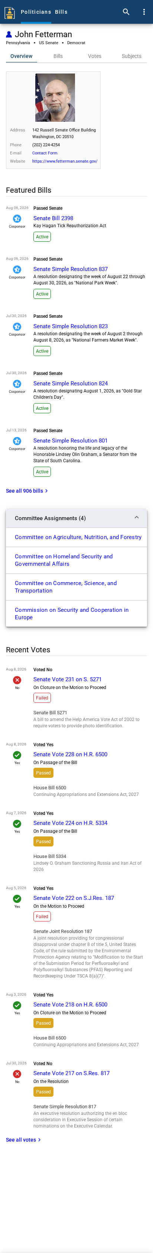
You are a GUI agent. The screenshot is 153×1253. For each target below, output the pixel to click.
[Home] (10, 12)
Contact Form (45, 153)
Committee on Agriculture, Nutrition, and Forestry (78, 537)
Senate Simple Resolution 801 (70, 440)
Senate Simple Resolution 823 (70, 326)
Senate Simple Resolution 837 (70, 269)
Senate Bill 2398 (53, 218)
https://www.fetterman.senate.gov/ (65, 161)
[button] (76, 518)
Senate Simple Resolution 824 (70, 383)
